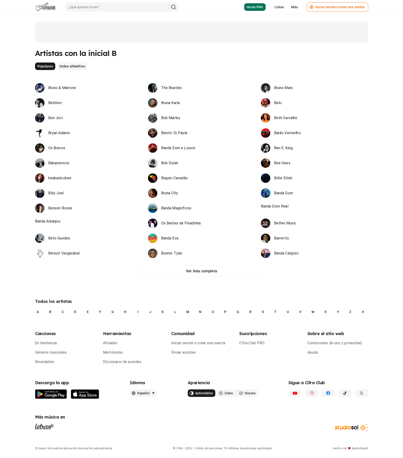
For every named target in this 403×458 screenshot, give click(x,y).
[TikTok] (345, 393)
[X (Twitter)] (361, 393)
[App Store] (85, 394)
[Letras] (44, 426)
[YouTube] (294, 393)
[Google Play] (51, 394)
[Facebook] (328, 393)
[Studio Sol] (351, 427)
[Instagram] (311, 393)
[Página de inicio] (45, 7)
